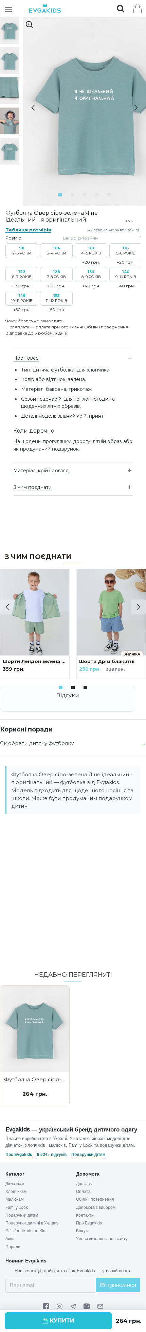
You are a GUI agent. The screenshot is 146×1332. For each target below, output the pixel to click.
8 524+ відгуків (52, 1154)
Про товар (26, 358)
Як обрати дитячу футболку (37, 743)
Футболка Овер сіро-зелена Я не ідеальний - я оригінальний (35, 1079)
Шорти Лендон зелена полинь (35, 661)
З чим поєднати (32, 487)
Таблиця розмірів (28, 229)
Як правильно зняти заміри (114, 230)
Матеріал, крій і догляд (41, 471)
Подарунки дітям (88, 1154)
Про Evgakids (18, 1154)
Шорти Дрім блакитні (106, 661)
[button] (30, 107)
